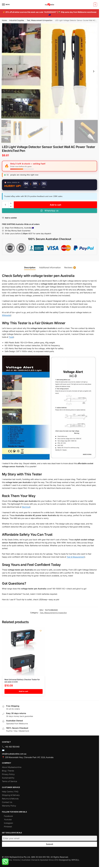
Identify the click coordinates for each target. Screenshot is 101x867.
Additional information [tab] (50, 267)
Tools (11, 337)
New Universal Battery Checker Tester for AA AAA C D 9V (22, 680)
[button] (95, 4)
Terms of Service (9, 781)
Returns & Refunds (10, 799)
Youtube (8, 819)
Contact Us (7, 802)
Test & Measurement (75, 557)
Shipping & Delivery (11, 795)
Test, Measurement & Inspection (39, 20)
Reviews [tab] (69, 267)
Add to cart (55, 204)
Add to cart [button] (23, 691)
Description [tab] (30, 267)
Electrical (26, 507)
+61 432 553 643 (12, 747)
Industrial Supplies (16, 20)
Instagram (8, 823)
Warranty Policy (9, 806)
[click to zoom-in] (49, 71)
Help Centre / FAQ (10, 791)
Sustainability (8, 778)
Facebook (8, 816)
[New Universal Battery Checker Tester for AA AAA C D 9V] (23, 651)
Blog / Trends (8, 771)
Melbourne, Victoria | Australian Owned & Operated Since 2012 (40, 860)
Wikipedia (6, 315)
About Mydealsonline (12, 767)
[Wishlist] (41, 631)
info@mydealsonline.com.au (14, 754)
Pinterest (8, 826)
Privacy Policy (8, 774)
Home (4, 20)
